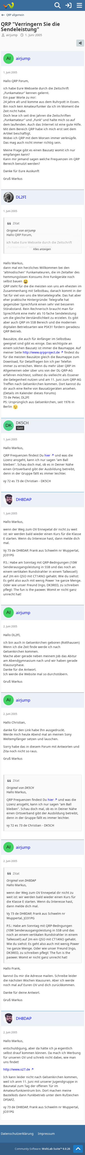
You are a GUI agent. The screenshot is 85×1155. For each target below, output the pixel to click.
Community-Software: (42, 1149)
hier (47, 455)
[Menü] (79, 5)
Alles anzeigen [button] (42, 249)
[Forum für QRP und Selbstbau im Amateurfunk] (8, 5)
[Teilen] (80, 43)
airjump (12, 35)
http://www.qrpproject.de (41, 352)
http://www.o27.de (16, 1069)
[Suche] (57, 5)
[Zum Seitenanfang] (78, 1149)
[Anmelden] (68, 5)
